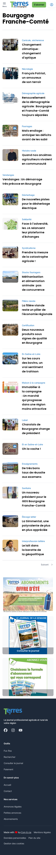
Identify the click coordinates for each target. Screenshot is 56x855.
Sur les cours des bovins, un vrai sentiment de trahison (32, 364)
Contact (8, 791)
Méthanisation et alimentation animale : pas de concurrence (33, 283)
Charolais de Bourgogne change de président (36, 428)
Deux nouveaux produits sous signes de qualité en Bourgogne (34, 336)
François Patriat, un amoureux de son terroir (34, 77)
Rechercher (9, 757)
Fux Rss (8, 750)
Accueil (7, 785)
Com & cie (26, 832)
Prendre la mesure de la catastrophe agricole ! (35, 256)
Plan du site (34, 838)
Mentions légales (42, 832)
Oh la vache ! (31, 449)
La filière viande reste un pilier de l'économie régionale (37, 309)
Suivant (45, 564)
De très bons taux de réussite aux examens (33, 472)
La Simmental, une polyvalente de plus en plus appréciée (36, 525)
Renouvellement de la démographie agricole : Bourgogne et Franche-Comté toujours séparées (37, 106)
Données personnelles (15, 838)
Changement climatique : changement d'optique (31, 51)
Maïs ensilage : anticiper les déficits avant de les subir (36, 135)
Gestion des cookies (14, 843)
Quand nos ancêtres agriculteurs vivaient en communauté (37, 159)
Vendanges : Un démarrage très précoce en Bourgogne (22, 181)
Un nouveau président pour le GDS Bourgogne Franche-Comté (34, 499)
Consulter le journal (13, 763)
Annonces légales (12, 806)
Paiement (8, 769)
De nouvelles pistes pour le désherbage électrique (36, 203)
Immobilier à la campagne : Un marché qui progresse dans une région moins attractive (34, 398)
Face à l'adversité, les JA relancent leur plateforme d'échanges (35, 230)
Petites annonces (12, 812)
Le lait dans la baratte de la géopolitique (33, 550)
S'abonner (39, 4)
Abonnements (11, 819)
